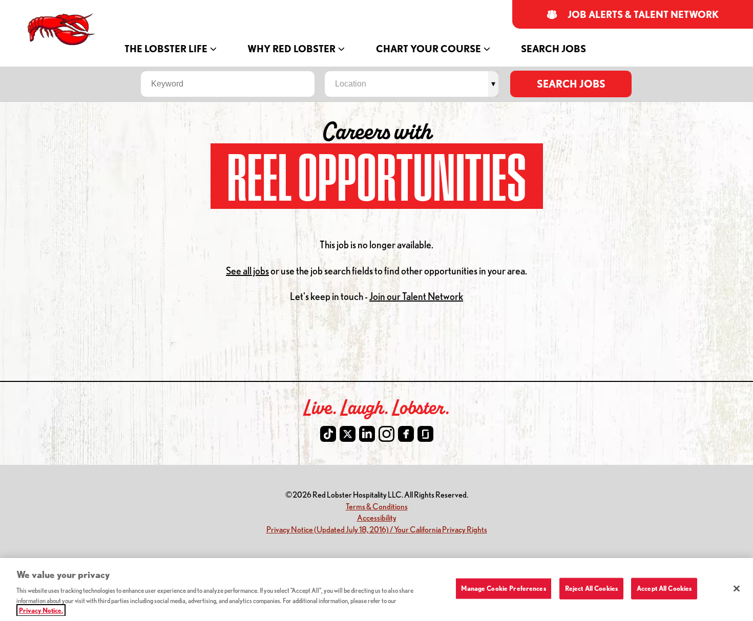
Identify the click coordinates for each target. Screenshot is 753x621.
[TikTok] (328, 434)
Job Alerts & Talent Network (643, 14)
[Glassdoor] (425, 434)
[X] (347, 434)
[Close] (736, 588)
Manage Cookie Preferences (503, 588)
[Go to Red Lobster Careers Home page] (62, 29)
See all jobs (247, 270)
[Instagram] (386, 434)
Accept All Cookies (664, 588)
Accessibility (376, 517)
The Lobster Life (165, 49)
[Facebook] (406, 434)
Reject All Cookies (591, 588)
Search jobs (571, 84)
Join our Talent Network (416, 296)
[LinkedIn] (367, 434)
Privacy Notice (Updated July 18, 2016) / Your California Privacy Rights (376, 529)
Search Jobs (553, 49)
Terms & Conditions (377, 506)
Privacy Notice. (41, 610)
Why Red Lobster (291, 49)
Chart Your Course (428, 49)
